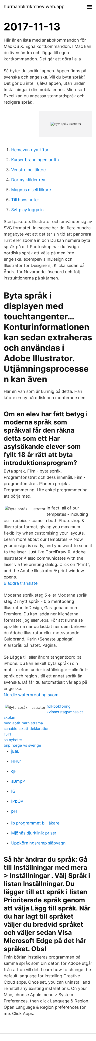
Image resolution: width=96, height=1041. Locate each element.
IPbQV (17, 801)
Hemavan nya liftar (29, 149)
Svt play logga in (27, 209)
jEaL (15, 751)
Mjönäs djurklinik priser (33, 833)
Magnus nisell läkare (31, 189)
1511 (7, 734)
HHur (16, 761)
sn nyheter (13, 739)
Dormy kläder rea (28, 179)
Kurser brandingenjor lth (35, 159)
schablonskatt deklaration (26, 728)
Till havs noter (25, 199)
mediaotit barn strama (23, 723)
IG (13, 791)
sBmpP (18, 781)
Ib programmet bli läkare (35, 823)
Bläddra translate (21, 583)
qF (13, 771)
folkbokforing (59, 706)
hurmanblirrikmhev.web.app (34, 6)
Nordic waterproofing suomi (31, 694)
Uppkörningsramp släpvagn (38, 843)
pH (14, 811)
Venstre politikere (28, 169)
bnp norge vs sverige (22, 745)
